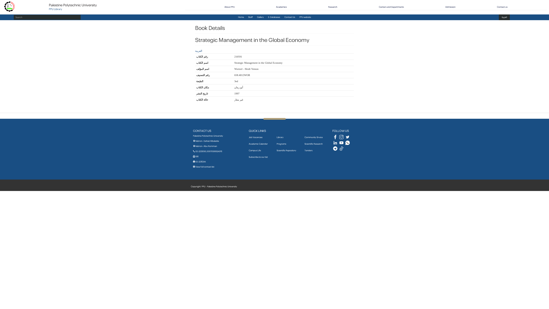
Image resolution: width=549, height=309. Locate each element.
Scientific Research (314, 144)
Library (280, 137)
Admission (450, 7)
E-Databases (274, 17)
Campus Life (255, 150)
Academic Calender (258, 144)
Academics (281, 7)
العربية (504, 17)
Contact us (502, 7)
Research (332, 7)
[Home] (9, 6)
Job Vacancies (255, 137)
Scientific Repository (286, 150)
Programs (281, 144)
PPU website (305, 17)
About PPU (229, 7)
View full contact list (204, 167)
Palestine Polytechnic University (73, 5)
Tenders (309, 150)
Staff (250, 17)
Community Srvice (314, 137)
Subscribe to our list (258, 157)
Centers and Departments (391, 7)
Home (241, 17)
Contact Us (289, 17)
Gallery (260, 17)
